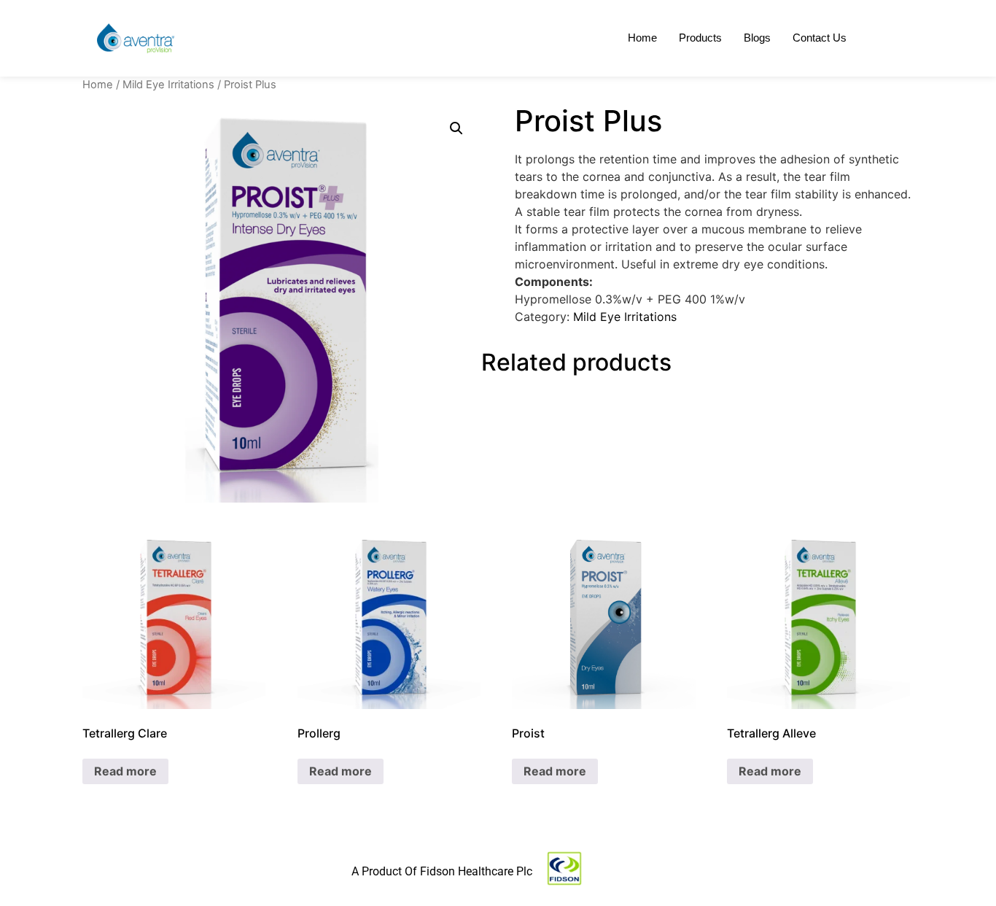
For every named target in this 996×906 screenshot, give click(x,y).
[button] (456, 128)
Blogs (757, 37)
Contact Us (820, 37)
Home (642, 37)
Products (700, 37)
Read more (125, 771)
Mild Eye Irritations (168, 84)
